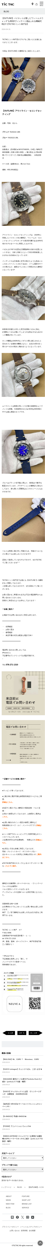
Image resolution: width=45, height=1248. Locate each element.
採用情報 (24, 1231)
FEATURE (26, 1196)
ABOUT (9, 1196)
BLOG (8, 1208)
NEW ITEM (10, 1204)
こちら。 (5, 817)
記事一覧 (21, 1033)
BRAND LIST (27, 1204)
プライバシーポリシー (10, 1227)
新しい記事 (33, 1033)
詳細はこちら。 (8, 802)
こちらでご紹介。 (11, 866)
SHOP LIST (26, 1200)
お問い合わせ (15, 1231)
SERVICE (25, 1208)
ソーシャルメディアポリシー (31, 1227)
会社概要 (32, 1231)
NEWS (8, 1200)
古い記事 (10, 1033)
